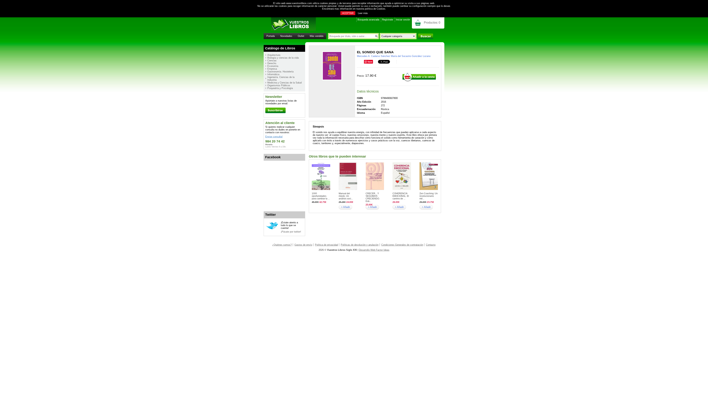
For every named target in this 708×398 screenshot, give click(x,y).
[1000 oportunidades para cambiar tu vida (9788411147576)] (321, 189)
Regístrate (387, 19)
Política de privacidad (326, 244)
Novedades (286, 36)
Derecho (271, 63)
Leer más (363, 13)
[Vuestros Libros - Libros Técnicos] (290, 30)
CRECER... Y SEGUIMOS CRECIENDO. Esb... (373, 197)
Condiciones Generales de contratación (402, 244)
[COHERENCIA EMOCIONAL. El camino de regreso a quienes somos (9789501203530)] (402, 189)
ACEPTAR (347, 13)
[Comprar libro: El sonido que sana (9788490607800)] (419, 81)
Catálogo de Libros (280, 48)
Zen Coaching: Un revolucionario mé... (428, 196)
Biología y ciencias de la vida (283, 57)
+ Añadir (345, 207)
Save (370, 61)
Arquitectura (273, 55)
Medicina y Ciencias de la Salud (284, 82)
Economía (272, 66)
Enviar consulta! (274, 136)
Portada (270, 36)
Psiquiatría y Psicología (280, 88)
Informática (273, 74)
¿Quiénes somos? (282, 244)
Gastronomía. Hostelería (280, 71)
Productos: (432, 22)
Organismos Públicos (278, 85)
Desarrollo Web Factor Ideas (374, 250)
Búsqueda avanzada (368, 19)
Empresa (272, 68)
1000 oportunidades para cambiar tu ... (321, 196)
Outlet (301, 36)
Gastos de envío (303, 244)
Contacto (430, 244)
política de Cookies (375, 8)
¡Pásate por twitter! (291, 231)
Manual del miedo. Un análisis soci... (346, 196)
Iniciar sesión (403, 19)
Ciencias (272, 60)
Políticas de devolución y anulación (360, 244)
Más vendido (316, 36)
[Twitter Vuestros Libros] (272, 228)
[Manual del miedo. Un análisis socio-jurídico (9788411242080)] (348, 189)
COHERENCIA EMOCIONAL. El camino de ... (401, 196)
